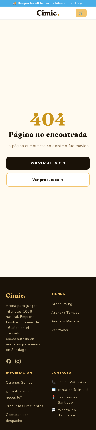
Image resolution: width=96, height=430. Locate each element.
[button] (9, 13)
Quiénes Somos (19, 382)
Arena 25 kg (61, 304)
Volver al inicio (48, 163)
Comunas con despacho (17, 417)
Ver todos (59, 330)
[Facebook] (8, 361)
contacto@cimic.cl (73, 389)
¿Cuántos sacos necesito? (19, 394)
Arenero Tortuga (65, 312)
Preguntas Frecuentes (24, 406)
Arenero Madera (65, 321)
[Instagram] (18, 361)
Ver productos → (48, 179)
